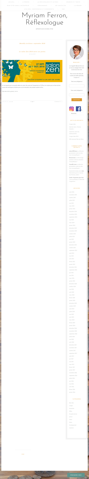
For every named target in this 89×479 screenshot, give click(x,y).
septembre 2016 (73, 375)
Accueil (12, 2)
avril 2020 (71, 292)
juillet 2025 (72, 200)
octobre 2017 (72, 350)
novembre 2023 (73, 231)
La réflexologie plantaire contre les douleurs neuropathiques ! (76, 153)
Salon (11, 101)
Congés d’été (72, 124)
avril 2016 (71, 386)
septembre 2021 (73, 270)
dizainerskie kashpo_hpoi (75, 171)
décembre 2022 (73, 245)
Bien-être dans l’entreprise (18, 5)
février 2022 (72, 261)
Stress (70, 422)
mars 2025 (71, 206)
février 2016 (72, 389)
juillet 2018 (72, 336)
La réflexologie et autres (48, 2)
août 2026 (71, 192)
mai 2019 (71, 314)
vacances (71, 428)
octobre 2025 (72, 197)
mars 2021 (71, 278)
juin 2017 (71, 359)
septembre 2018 (73, 334)
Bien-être (71, 403)
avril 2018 (71, 342)
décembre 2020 (73, 284)
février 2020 (72, 297)
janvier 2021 (72, 281)
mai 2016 (71, 384)
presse (70, 416)
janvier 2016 (72, 392)
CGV (63, 9)
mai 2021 (71, 275)
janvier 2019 (72, 325)
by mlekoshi (45, 472)
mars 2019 (71, 320)
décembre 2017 (73, 345)
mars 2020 (71, 295)
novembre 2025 (73, 195)
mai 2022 (71, 256)
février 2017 (72, 367)
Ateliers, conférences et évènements (39, 9)
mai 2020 (71, 289)
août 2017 (71, 356)
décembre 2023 (73, 228)
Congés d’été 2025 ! (74, 136)
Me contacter (60, 5)
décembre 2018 (73, 328)
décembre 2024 (73, 211)
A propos (26, 2)
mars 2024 (71, 222)
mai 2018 (71, 339)
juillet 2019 (72, 311)
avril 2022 (71, 258)
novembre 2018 (73, 331)
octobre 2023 (72, 234)
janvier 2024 (72, 225)
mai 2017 (71, 361)
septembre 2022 (73, 250)
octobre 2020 (72, 286)
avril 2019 (71, 317)
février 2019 (72, 322)
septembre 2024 (73, 217)
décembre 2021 (73, 267)
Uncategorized (72, 425)
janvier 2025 (72, 208)
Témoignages (42, 5)
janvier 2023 (72, 242)
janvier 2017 (72, 370)
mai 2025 (71, 203)
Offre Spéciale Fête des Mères (76, 139)
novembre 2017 (73, 347)
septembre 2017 (73, 353)
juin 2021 (71, 272)
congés (71, 405)
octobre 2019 (72, 306)
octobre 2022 (72, 247)
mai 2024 (71, 220)
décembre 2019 (73, 303)
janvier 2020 (72, 300)
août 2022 (71, 253)
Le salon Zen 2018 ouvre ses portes (32, 52)
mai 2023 (71, 239)
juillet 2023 (72, 236)
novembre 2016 (73, 372)
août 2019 (71, 309)
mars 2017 (71, 364)
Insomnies (71, 408)
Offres (70, 411)
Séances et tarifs (73, 2)
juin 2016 (71, 381)
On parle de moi (73, 414)
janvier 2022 (72, 264)
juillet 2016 (72, 378)
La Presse (78, 5)
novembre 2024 (73, 214)
